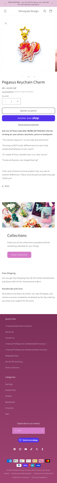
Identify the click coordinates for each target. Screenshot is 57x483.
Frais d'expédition (7, 92)
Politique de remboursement (21, 473)
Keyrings (9, 384)
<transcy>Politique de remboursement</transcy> (26, 349)
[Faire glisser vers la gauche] (23, 77)
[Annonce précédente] (5, 3)
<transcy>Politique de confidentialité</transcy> (25, 344)
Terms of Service (12, 367)
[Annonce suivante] (52, 3)
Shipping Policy (11, 356)
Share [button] (7, 186)
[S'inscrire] (42, 431)
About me (9, 332)
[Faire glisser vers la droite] (34, 77)
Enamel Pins (10, 390)
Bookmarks (10, 402)
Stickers (8, 396)
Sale (7, 414)
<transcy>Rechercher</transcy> (18, 326)
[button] (5, 11)
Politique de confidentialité (43, 473)
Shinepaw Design (18, 470)
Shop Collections (19, 254)
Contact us (10, 338)
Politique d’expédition (39, 477)
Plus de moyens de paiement (28, 124)
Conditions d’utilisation (20, 477)
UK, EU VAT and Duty (14, 361)
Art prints (9, 408)
